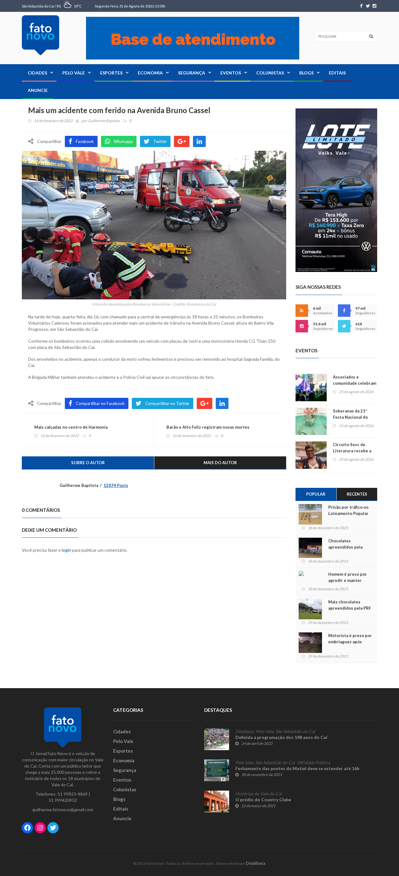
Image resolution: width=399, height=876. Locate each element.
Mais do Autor (220, 462)
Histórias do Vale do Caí (258, 793)
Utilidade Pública (313, 762)
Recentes (357, 494)
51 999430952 (63, 800)
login (66, 550)
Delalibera (255, 863)
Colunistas (270, 72)
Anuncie (38, 90)
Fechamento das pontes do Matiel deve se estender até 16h (297, 768)
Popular (315, 494)
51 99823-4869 (73, 794)
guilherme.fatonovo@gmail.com (62, 809)
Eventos (230, 72)
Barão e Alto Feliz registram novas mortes (207, 427)
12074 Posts (115, 485)
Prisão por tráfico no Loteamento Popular (348, 510)
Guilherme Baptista (103, 120)
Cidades (37, 72)
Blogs (306, 72)
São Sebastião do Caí (295, 731)
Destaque (244, 731)
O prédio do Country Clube (263, 799)
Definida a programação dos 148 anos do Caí (281, 737)
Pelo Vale (73, 72)
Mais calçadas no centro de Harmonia (71, 427)
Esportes (111, 72)
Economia (150, 72)
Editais (337, 72)
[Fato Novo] (40, 35)
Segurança (191, 72)
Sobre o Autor (88, 462)
